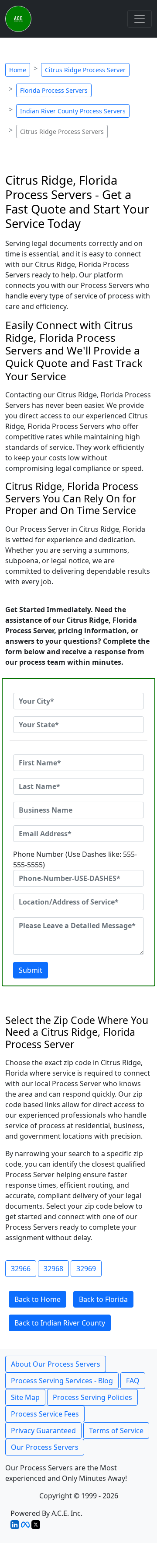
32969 (86, 1268)
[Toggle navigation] (139, 19)
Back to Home (37, 1299)
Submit (30, 970)
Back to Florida (103, 1299)
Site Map (25, 1397)
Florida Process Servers (54, 90)
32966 (21, 1268)
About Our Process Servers (55, 1364)
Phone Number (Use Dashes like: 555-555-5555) (75, 859)
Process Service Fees (45, 1414)
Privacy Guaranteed (43, 1430)
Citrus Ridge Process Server (85, 70)
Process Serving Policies (92, 1397)
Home (17, 70)
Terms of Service (116, 1430)
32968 (53, 1268)
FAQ (133, 1380)
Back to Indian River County (59, 1323)
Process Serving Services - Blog (62, 1380)
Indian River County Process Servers (73, 111)
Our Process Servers (44, 1447)
